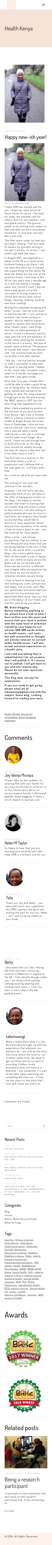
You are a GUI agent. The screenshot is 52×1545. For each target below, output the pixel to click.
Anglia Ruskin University (19, 714)
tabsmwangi (15, 1036)
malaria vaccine (32, 1275)
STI (6, 1291)
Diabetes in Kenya (14, 1256)
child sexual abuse (15, 1246)
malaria (39, 1272)
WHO (40, 1294)
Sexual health (37, 1288)
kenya (8, 1272)
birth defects (12, 1243)
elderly (37, 1256)
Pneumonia (11, 1285)
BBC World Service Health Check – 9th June (25, 1158)
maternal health (13, 1278)
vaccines (32, 1294)
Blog (23, 131)
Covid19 (9, 1249)
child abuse (26, 1243)
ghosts (8, 1265)
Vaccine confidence (15, 1294)
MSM (18, 1281)
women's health (13, 1298)
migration (10, 720)
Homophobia (11, 1269)
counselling (11, 717)
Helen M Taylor (16, 842)
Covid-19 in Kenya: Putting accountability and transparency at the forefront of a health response (24, 1190)
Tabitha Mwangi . (33, 1473)
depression (20, 1249)
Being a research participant (22, 1482)
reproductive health (29, 1285)
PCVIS (31, 1281)
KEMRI (23, 1269)
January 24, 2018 (12, 131)
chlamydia (31, 1246)
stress (13, 1291)
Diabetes (33, 1252)
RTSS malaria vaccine (16, 1288)
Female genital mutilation (19, 1262)
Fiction (9, 1215)
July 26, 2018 (10, 1473)
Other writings (13, 1222)
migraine (9, 1281)
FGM (36, 1262)
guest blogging (27, 717)
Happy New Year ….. (15, 1178)
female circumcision (16, 1259)
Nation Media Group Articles (21, 1218)
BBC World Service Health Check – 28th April (25, 1168)
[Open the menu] (43, 4)
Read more (9, 1511)
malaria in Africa (14, 1275)
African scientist (24, 1239)
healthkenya (28, 1265)
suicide (22, 1291)
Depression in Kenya (16, 1252)
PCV (24, 1281)
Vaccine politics (14, 1149)
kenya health (20, 1272)
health (16, 1265)
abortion (9, 1239)
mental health (31, 1278)
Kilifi (30, 1272)
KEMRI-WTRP (34, 1269)
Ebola (29, 1256)
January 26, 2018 (13, 1033)
